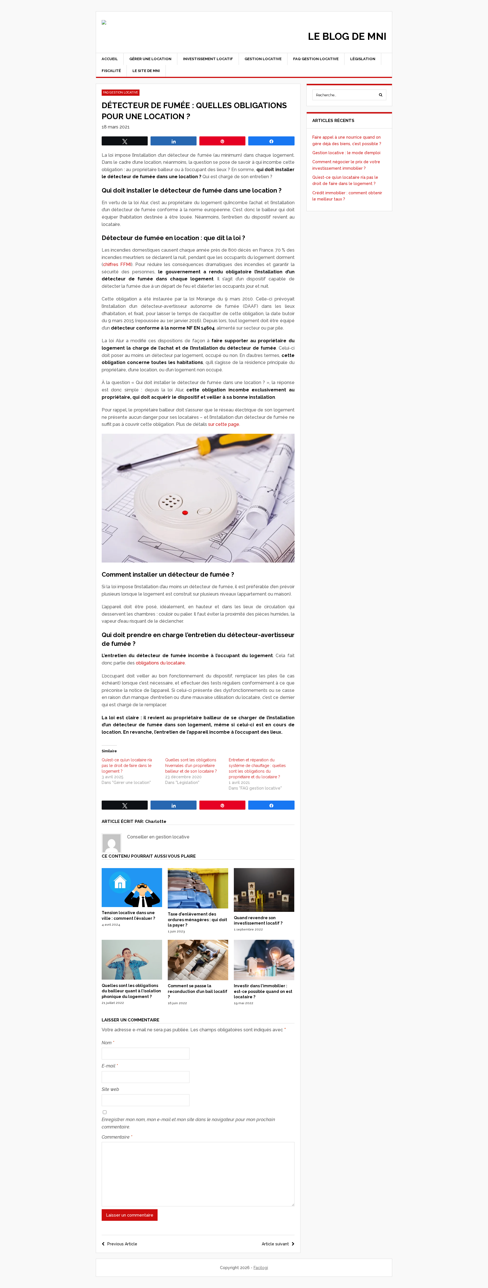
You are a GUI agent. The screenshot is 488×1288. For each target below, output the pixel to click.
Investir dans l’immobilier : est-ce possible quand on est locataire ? (263, 991)
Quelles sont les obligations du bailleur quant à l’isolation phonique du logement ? (131, 991)
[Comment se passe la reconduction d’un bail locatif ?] (198, 979)
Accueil (110, 59)
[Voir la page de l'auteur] (111, 843)
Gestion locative (263, 59)
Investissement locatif (208, 59)
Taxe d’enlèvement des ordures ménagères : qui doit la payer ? (197, 919)
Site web (110, 1089)
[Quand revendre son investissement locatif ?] (264, 910)
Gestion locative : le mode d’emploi (346, 153)
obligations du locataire (160, 663)
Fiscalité (111, 71)
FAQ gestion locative (316, 59)
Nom (108, 1042)
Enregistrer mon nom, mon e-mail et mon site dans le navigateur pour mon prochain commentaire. (188, 1123)
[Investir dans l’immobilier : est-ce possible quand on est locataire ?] (264, 979)
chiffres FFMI (117, 264)
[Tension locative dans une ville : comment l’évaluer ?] (132, 905)
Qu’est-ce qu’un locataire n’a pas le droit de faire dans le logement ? (127, 765)
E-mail (110, 1066)
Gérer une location (150, 59)
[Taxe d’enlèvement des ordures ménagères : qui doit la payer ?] (198, 907)
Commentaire (117, 1137)
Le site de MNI (146, 71)
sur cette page (223, 424)
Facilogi (261, 1267)
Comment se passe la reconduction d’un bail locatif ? (197, 991)
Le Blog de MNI (347, 36)
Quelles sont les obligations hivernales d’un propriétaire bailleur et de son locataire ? (191, 765)
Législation (362, 59)
